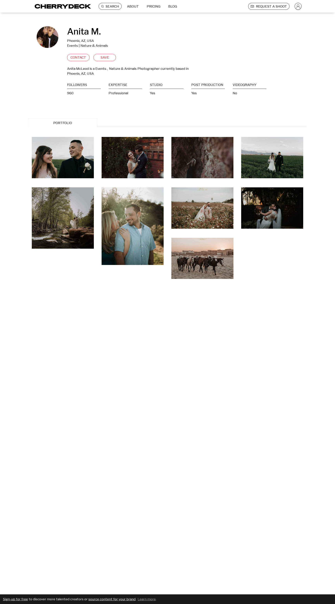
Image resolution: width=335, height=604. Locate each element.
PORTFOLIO (62, 123)
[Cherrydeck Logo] (61, 6)
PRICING (153, 6)
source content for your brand (112, 599)
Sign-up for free (15, 599)
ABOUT (133, 6)
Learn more (147, 599)
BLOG (172, 6)
